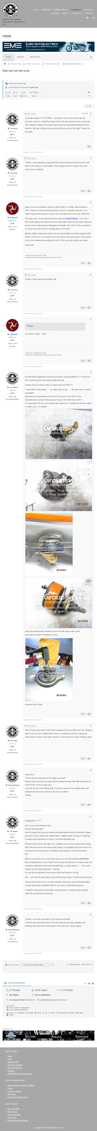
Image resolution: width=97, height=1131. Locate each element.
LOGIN (35, 9)
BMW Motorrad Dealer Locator (19, 1074)
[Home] (10, 10)
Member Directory (14, 1068)
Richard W (14, 218)
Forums (8, 57)
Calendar (11, 1071)
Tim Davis (13, 128)
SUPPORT (89, 13)
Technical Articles (14, 1091)
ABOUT (65, 13)
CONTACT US (76, 13)
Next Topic (85, 964)
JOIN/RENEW (46, 9)
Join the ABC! (12, 1062)
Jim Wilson (14, 387)
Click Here (83, 218)
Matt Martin (30, 1000)
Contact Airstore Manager (17, 1120)
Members (20, 57)
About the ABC (13, 1109)
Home (9, 1056)
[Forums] (5, 64)
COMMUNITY (76, 9)
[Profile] (11, 135)
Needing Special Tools (58, 1000)
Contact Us (11, 1118)
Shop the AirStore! (14, 1065)
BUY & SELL (88, 9)
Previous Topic (74, 964)
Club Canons (12, 1112)
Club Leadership (13, 1115)
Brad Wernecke (23, 87)
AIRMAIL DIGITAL (61, 9)
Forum (10, 1088)
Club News (11, 1094)
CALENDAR (55, 13)
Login (9, 1059)
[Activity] (13, 135)
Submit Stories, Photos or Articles (21, 1085)
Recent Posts (35, 57)
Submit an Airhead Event (17, 1097)
